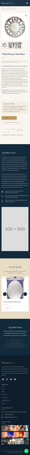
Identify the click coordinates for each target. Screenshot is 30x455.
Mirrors (15, 8)
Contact (4, 403)
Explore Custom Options (15, 346)
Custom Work (5, 397)
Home (3, 8)
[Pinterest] (11, 379)
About (3, 391)
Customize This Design (11, 122)
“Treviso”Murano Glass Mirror (12, 302)
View (7, 308)
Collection (9, 8)
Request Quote (9, 118)
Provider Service (6, 400)
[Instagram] (7, 379)
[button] (27, 3)
